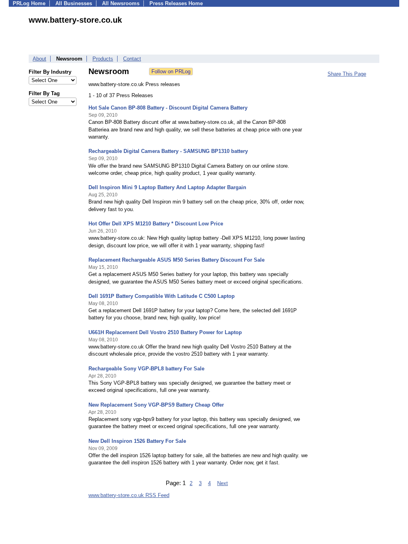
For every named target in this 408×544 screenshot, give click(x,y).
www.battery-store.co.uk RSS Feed (128, 495)
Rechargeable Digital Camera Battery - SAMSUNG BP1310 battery (168, 151)
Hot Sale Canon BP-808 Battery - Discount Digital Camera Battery (167, 108)
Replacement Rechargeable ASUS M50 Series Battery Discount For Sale (176, 260)
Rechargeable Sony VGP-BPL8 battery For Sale (146, 369)
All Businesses (73, 3)
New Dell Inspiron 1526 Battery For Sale (137, 441)
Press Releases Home (176, 3)
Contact (132, 59)
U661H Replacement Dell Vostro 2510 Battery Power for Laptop (165, 332)
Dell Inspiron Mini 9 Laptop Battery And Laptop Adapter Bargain (167, 187)
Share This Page (347, 74)
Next (222, 483)
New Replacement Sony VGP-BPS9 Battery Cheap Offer (156, 405)
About (39, 59)
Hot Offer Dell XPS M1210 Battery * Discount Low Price (155, 224)
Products (102, 59)
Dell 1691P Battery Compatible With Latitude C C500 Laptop (161, 296)
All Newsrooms (120, 3)
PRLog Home (29, 3)
